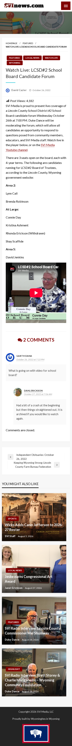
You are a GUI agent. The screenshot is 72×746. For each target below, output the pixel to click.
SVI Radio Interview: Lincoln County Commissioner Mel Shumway (32, 630)
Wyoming (14, 63)
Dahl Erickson (33, 390)
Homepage (11, 43)
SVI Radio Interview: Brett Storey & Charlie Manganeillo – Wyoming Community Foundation (32, 680)
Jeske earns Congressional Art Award (28, 578)
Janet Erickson (14, 587)
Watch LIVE (51, 58)
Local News (32, 58)
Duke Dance (12, 639)
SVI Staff (10, 536)
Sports (12, 518)
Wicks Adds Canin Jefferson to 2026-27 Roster (34, 527)
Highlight (14, 669)
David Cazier (19, 90)
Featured (28, 43)
